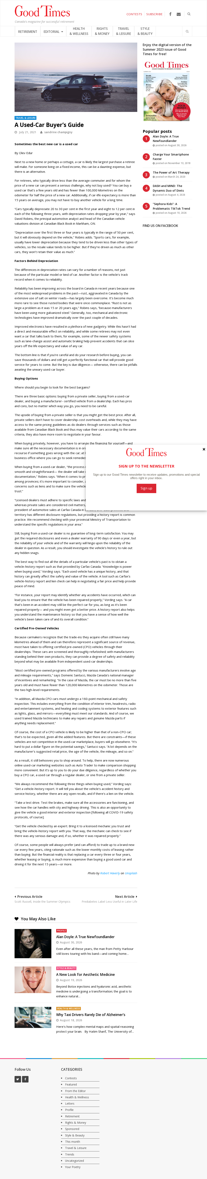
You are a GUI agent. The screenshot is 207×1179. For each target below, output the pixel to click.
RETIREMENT (27, 31)
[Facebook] (170, 14)
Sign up (146, 488)
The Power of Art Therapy (171, 172)
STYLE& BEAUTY (145, 31)
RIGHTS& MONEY (102, 31)
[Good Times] (42, 16)
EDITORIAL (52, 31)
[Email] (178, 14)
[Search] (187, 31)
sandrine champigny (58, 132)
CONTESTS (134, 14)
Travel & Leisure (25, 117)
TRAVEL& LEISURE (123, 31)
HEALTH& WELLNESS (79, 31)
